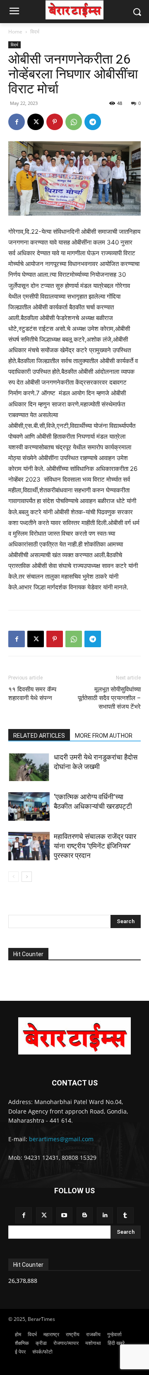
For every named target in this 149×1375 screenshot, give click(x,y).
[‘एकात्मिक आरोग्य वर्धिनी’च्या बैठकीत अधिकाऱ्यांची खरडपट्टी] (29, 806)
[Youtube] (64, 1215)
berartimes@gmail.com (61, 1139)
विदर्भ (34, 31)
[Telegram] (92, 122)
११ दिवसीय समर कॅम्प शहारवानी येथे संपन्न (32, 694)
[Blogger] (85, 1215)
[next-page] (27, 877)
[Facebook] (16, 122)
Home (15, 31)
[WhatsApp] (73, 122)
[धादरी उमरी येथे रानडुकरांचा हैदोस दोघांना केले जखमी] (29, 767)
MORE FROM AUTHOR (103, 735)
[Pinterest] (54, 122)
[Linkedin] (105, 1215)
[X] (35, 122)
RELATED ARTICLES (39, 735)
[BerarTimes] (74, 9)
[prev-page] (13, 877)
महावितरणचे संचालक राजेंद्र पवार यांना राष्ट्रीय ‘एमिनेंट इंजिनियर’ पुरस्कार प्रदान (95, 846)
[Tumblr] (125, 1215)
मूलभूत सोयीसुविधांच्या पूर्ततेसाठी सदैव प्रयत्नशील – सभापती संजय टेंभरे (109, 698)
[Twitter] (44, 1215)
